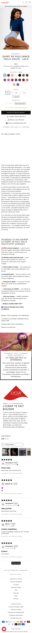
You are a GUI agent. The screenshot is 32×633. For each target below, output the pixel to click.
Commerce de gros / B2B (16, 607)
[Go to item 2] (14, 452)
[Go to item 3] (22, 452)
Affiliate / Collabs (16, 609)
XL (24, 92)
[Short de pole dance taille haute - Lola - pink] (2, 157)
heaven (4, 75)
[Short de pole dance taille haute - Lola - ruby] (4, 157)
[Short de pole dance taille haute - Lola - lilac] (14, 155)
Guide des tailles (16, 587)
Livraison (16, 584)
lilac (4, 80)
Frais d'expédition (15, 66)
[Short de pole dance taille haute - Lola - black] (9, 155)
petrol (19, 80)
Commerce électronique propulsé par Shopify (16, 631)
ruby (12, 80)
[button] (4, 629)
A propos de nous (16, 604)
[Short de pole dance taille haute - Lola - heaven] (2, 155)
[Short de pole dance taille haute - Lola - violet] (14, 157)
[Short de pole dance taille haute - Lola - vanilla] (7, 155)
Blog (16, 596)
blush (12, 75)
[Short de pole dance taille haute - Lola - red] (9, 157)
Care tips (16, 593)
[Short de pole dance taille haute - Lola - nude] (13, 157)
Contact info (15, 574)
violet (17, 84)
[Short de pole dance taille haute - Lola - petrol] (7, 157)
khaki (27, 75)
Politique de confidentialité (16, 612)
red (23, 80)
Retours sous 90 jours (20, 103)
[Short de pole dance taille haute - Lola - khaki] (13, 155)
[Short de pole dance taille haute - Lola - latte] (11, 157)
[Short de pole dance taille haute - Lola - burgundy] (5, 157)
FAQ (16, 590)
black (19, 75)
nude (14, 84)
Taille (16, 89)
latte (27, 80)
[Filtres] (3, 444)
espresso (8, 75)
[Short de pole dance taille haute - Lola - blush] (5, 155)
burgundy (16, 80)
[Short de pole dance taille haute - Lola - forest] (11, 155)
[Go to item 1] (6, 452)
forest (23, 75)
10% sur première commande (15, 570)
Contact (16, 598)
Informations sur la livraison (16, 127)
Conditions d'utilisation (16, 615)
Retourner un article (16, 579)
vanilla (16, 75)
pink (8, 80)
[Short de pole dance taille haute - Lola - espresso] (4, 155)
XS (8, 92)
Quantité (16, 100)
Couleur (16, 72)
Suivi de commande (16, 581)
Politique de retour (16, 618)
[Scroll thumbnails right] (29, 452)
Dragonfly (16, 53)
